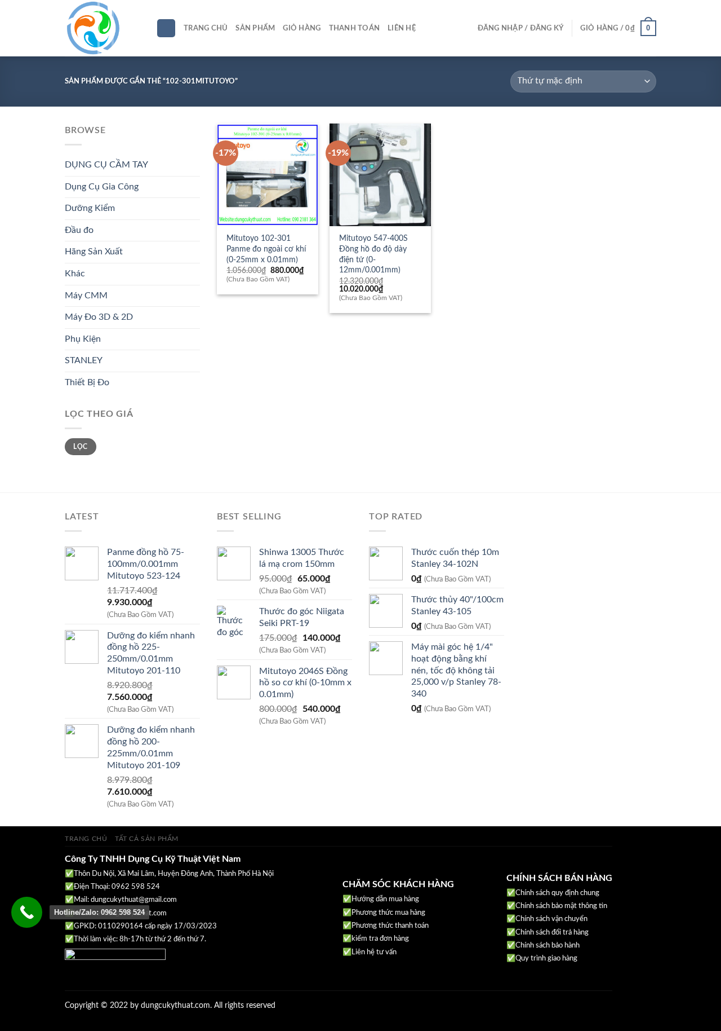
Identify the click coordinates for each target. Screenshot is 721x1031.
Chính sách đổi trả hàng (552, 932)
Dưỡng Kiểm (90, 208)
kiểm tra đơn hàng (380, 938)
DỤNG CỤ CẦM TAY (106, 164)
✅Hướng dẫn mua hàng (380, 899)
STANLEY (84, 360)
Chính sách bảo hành (547, 945)
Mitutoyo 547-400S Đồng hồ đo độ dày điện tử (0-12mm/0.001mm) (373, 254)
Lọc (80, 446)
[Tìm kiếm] (166, 28)
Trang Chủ (206, 28)
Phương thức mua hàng (388, 913)
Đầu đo (79, 230)
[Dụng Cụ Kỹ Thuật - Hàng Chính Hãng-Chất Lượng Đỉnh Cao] (102, 28)
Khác (75, 273)
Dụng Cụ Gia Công (102, 186)
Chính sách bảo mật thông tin (561, 906)
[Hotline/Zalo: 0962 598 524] (26, 912)
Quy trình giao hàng (546, 958)
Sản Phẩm (255, 28)
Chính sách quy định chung (557, 893)
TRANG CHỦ (86, 838)
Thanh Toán (354, 28)
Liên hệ (402, 28)
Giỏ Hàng (302, 28)
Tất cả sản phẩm (147, 838)
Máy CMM (86, 295)
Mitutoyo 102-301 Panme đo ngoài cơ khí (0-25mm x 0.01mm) (266, 248)
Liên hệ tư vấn (374, 952)
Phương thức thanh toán (390, 925)
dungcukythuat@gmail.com (134, 900)
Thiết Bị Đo (87, 382)
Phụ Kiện (83, 338)
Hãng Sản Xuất (94, 251)
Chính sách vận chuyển (551, 919)
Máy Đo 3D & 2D (99, 316)
